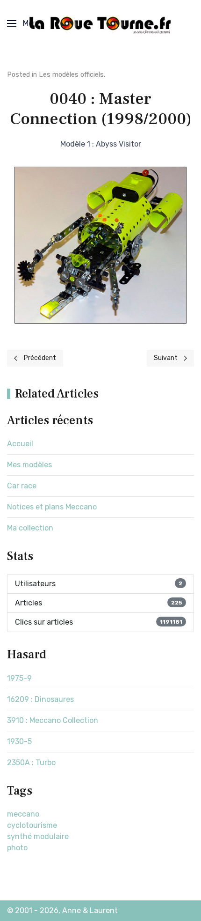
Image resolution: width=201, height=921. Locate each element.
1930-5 (19, 741)
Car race (21, 485)
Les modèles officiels (71, 75)
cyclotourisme (32, 825)
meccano (23, 814)
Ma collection (30, 527)
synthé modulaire (38, 836)
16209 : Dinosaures (40, 699)
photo (17, 847)
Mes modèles (29, 464)
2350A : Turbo (31, 762)
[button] (24, 23)
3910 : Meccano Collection (52, 720)
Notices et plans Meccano (52, 506)
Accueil (20, 443)
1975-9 (19, 678)
